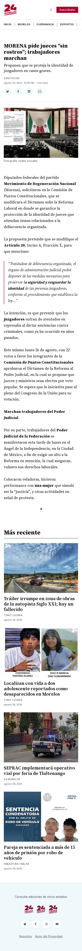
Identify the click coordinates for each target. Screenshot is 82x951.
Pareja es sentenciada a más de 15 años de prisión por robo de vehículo (39, 853)
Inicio (8, 24)
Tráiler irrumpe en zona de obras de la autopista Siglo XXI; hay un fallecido (39, 604)
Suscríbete (67, 9)
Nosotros (25, 936)
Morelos (24, 24)
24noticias (12, 78)
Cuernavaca (45, 24)
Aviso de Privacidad (49, 936)
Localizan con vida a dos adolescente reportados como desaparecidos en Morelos (36, 689)
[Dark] (51, 10)
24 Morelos (12, 779)
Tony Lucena (13, 615)
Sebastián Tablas (16, 863)
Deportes (67, 24)
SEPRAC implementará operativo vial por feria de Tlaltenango (39, 770)
